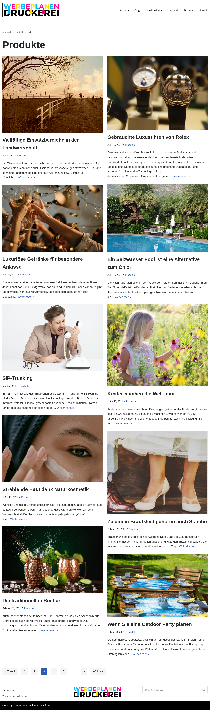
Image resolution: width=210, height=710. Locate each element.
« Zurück (10, 671)
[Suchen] (204, 689)
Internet (202, 10)
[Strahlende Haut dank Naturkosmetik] (52, 448)
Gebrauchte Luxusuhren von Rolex (148, 137)
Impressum (8, 690)
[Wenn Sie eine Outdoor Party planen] (157, 585)
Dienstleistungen (154, 10)
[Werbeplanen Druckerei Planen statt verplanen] (31, 10)
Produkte (174, 10)
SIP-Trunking (18, 378)
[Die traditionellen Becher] (52, 559)
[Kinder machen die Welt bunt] (157, 345)
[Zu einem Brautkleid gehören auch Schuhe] (157, 472)
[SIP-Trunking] (52, 337)
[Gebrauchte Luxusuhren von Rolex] (157, 93)
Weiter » (98, 671)
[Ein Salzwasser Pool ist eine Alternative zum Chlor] (157, 218)
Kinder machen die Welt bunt (141, 393)
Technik (188, 10)
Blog (137, 10)
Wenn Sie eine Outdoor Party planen (149, 624)
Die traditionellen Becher (31, 600)
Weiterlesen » (26, 177)
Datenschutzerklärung (15, 696)
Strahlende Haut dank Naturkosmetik (45, 489)
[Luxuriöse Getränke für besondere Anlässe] (52, 218)
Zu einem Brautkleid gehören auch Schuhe (157, 521)
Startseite (124, 10)
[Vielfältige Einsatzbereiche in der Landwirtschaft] (52, 94)
